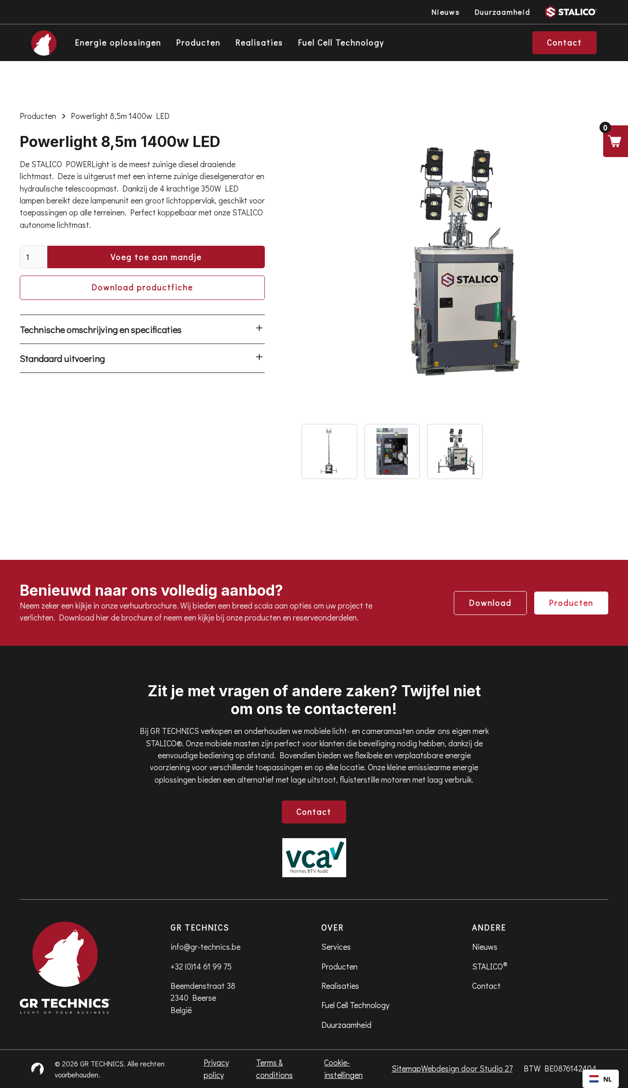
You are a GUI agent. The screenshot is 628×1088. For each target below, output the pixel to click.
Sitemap (406, 1068)
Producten (198, 42)
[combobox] (600, 1079)
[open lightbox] (455, 263)
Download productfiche (142, 287)
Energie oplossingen (118, 42)
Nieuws (484, 946)
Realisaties (259, 42)
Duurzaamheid (346, 1025)
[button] (615, 141)
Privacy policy (216, 1068)
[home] (44, 43)
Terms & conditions (274, 1068)
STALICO (490, 966)
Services (336, 946)
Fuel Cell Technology (341, 42)
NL (607, 1079)
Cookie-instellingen (343, 1068)
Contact (314, 811)
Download (490, 603)
